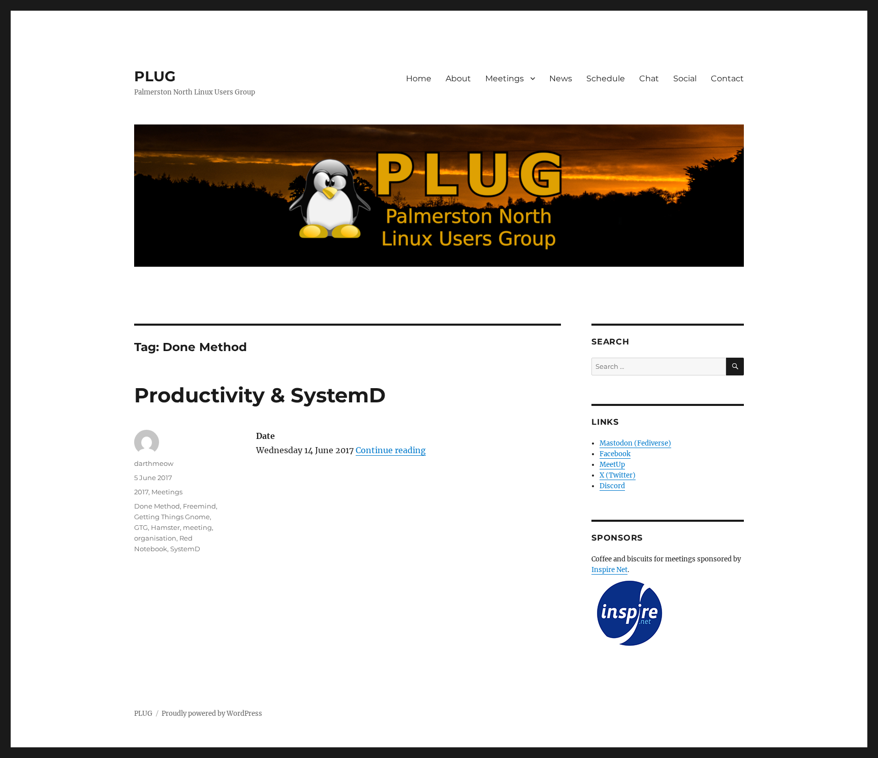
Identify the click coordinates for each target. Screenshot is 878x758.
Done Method (157, 506)
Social (685, 78)
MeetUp (612, 464)
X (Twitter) (618, 475)
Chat (649, 78)
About (458, 78)
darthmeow (153, 463)
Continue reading (391, 450)
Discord (612, 486)
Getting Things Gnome (172, 517)
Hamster (165, 527)
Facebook (615, 454)
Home (418, 78)
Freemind (199, 506)
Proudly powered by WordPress (212, 713)
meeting (197, 527)
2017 (141, 492)
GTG (141, 527)
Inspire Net (609, 569)
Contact (727, 78)
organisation (155, 538)
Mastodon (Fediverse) (635, 443)
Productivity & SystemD (260, 395)
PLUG (155, 76)
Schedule (605, 78)
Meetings (504, 78)
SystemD (185, 549)
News (560, 78)
